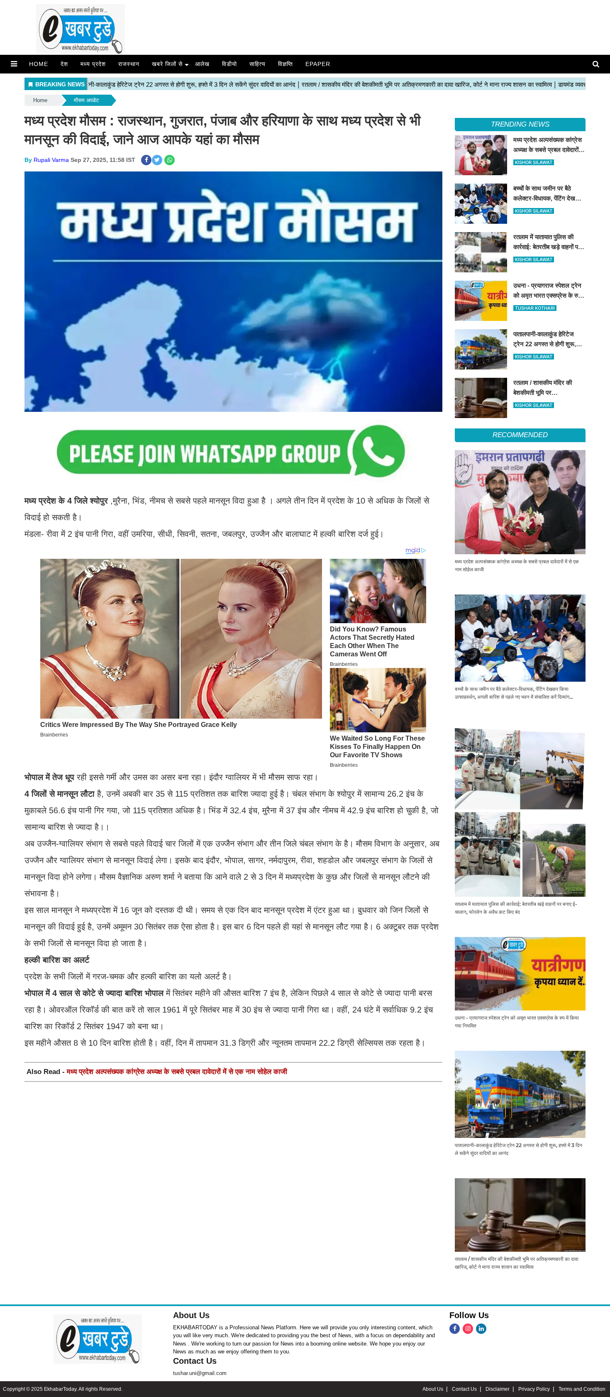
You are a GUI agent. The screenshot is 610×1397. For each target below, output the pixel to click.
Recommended (520, 435)
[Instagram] (468, 1329)
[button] (14, 64)
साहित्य (257, 64)
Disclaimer (498, 1389)
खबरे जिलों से (167, 64)
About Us (191, 1315)
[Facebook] (454, 1329)
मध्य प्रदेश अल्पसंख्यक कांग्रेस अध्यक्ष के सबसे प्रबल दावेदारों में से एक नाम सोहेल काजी (177, 1072)
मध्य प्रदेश (93, 64)
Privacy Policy (534, 1389)
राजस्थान (128, 64)
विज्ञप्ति (285, 64)
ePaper (317, 64)
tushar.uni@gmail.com (200, 1373)
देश (64, 64)
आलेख (202, 64)
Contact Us (195, 1360)
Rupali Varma (51, 160)
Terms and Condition (582, 1389)
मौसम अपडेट (86, 100)
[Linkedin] (481, 1329)
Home (38, 64)
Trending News (520, 124)
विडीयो (229, 64)
